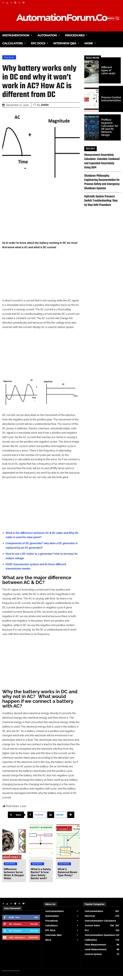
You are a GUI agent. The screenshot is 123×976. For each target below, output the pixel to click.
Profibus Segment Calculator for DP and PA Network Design (109, 127)
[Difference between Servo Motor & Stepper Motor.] (14, 841)
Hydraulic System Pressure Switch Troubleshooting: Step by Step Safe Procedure (101, 200)
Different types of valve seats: (108, 70)
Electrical (9, 57)
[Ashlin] (35, 105)
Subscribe (33, 937)
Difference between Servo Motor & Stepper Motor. (14, 874)
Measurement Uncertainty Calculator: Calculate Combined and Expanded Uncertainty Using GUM (102, 161)
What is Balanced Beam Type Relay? (67, 872)
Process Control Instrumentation (111, 99)
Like (36, 917)
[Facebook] (3, 3)
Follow (34, 924)
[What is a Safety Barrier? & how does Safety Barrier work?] (41, 841)
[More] (70, 815)
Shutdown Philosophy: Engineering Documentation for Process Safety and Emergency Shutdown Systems (102, 182)
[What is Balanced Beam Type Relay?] (68, 841)
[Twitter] (19, 3)
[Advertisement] (41, 218)
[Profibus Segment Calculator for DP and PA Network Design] (91, 127)
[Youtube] (23, 3)
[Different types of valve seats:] (91, 70)
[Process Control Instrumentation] (91, 99)
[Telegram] (15, 3)
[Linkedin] (7, 3)
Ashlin (45, 104)
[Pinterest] (11, 3)
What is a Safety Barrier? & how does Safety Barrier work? (41, 874)
